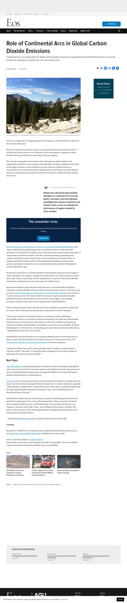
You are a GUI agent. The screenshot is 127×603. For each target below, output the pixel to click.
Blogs (63, 31)
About (8, 31)
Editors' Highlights (51, 554)
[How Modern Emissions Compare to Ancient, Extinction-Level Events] (18, 461)
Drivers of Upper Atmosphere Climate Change (68, 471)
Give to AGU (45, 14)
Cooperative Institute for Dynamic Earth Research (28, 342)
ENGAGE (77, 596)
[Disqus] (43, 516)
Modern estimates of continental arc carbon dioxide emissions (41, 293)
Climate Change (37, 484)
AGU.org (17, 14)
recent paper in (32, 247)
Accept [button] (120, 599)
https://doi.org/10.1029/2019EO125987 (25, 433)
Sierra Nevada (50, 484)
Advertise (102, 593)
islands (44, 484)
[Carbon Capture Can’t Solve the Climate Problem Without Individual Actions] (43, 461)
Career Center (27, 14)
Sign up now (43, 238)
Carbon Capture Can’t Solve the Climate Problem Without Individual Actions (42, 472)
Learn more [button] (64, 599)
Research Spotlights (16, 554)
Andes (14, 484)
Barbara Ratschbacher (64, 247)
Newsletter (73, 31)
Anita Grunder (12, 381)
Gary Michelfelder (14, 366)
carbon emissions (21, 484)
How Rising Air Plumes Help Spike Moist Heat (24, 556)
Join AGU (36, 14)
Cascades (29, 484)
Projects (39, 31)
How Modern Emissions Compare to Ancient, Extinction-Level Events (15, 472)
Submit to (85, 31)
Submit (102, 596)
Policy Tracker (52, 31)
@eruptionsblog (28, 418)
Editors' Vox (85, 554)
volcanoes (57, 484)
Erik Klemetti (12, 69)
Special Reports (19, 31)
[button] (43, 230)
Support (111, 24)
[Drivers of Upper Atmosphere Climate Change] (69, 461)
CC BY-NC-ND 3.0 (36, 439)
